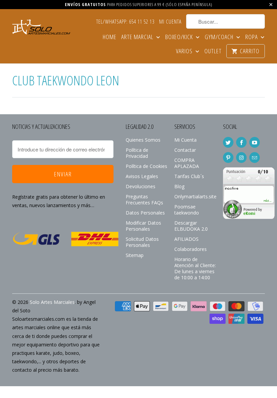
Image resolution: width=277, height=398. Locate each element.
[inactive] (249, 217)
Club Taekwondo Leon (65, 80)
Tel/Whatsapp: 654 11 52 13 (125, 22)
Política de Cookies (146, 166)
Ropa (252, 37)
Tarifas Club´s (189, 176)
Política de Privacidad (137, 153)
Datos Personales (145, 212)
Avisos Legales (142, 176)
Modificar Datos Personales (143, 226)
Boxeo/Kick (179, 37)
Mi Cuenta (170, 22)
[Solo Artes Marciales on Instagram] (241, 157)
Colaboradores (190, 249)
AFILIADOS (186, 239)
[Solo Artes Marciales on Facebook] (241, 142)
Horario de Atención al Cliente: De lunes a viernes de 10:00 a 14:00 (195, 268)
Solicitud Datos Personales (142, 242)
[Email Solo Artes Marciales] (254, 157)
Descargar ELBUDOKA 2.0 (191, 226)
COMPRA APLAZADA (186, 163)
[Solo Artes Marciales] (41, 25)
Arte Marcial (138, 37)
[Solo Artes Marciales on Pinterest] (228, 157)
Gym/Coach (220, 37)
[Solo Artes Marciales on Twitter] (228, 142)
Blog (179, 186)
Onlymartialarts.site (195, 196)
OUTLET (213, 51)
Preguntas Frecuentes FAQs (144, 199)
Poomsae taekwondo (186, 209)
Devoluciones (140, 186)
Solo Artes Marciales (52, 302)
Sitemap (135, 255)
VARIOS (185, 51)
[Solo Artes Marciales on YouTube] (254, 142)
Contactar (185, 150)
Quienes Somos (143, 140)
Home (110, 37)
